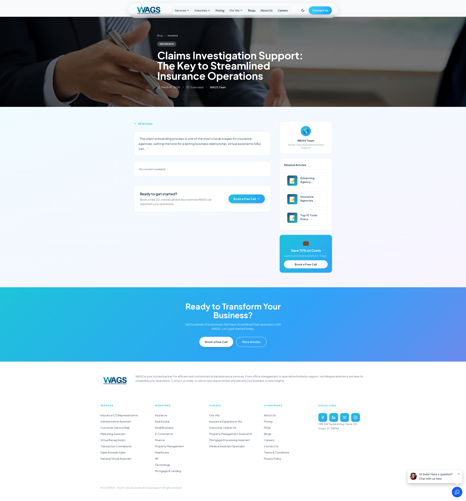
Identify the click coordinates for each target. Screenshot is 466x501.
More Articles (251, 342)
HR (156, 458)
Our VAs (234, 10)
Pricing (220, 10)
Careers (283, 10)
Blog (160, 35)
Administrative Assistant (115, 421)
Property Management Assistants (230, 433)
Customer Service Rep (115, 427)
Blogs (252, 10)
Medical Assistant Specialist (227, 446)
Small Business (164, 427)
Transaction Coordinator (116, 446)
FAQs (267, 427)
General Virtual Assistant (115, 458)
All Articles (145, 123)
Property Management (169, 446)
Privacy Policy (272, 458)
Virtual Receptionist (113, 440)
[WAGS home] (115, 380)
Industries (201, 10)
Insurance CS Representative (119, 415)
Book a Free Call (245, 198)
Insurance (161, 415)
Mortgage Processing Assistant (229, 440)
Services (180, 10)
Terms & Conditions (276, 452)
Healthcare (162, 452)
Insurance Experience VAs (225, 421)
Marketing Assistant (113, 433)
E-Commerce (164, 433)
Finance (160, 440)
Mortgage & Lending (168, 471)
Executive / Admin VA (222, 427)
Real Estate (162, 421)
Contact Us (320, 10)
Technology (162, 464)
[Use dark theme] (303, 10)
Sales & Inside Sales (113, 452)
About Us (267, 10)
